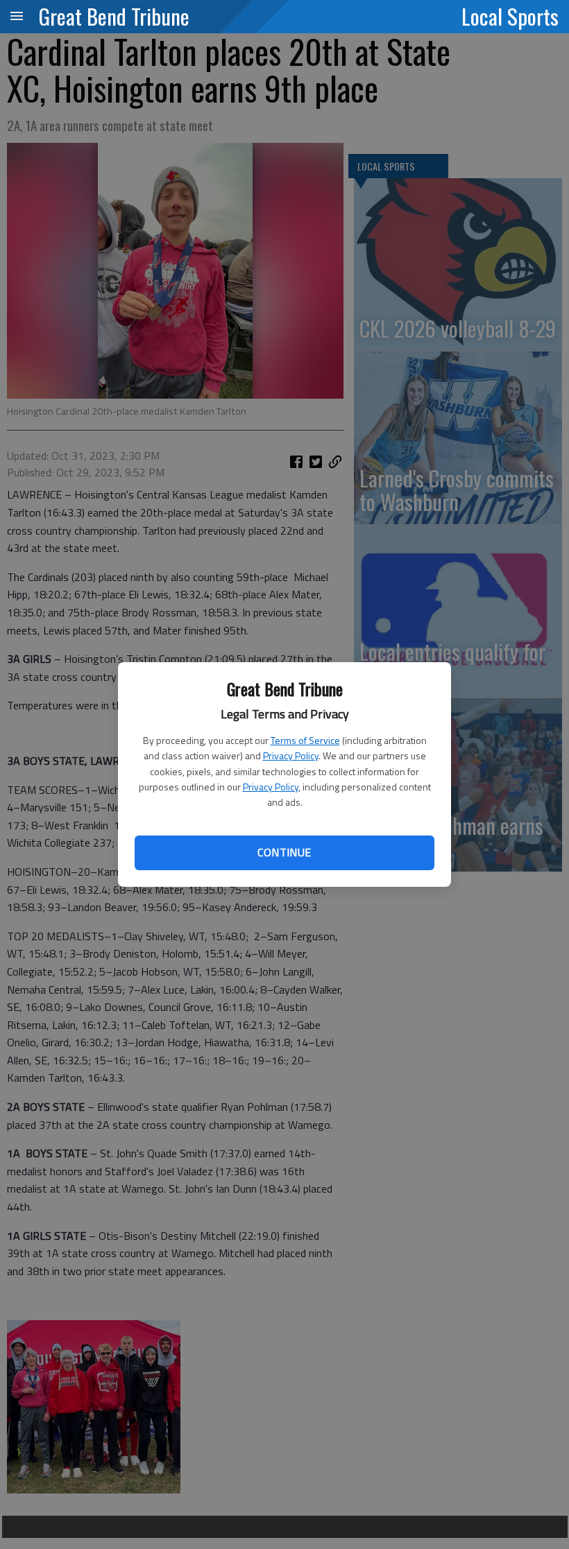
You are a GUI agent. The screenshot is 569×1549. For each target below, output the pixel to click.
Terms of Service (305, 740)
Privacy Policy (291, 755)
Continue (284, 852)
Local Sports (510, 16)
